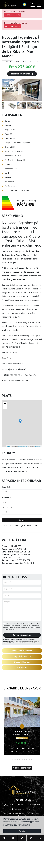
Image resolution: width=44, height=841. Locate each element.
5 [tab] (22, 759)
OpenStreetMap (22, 446)
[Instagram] (26, 800)
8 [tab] (29, 759)
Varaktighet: (7, 507)
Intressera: (6, 497)
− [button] (5, 407)
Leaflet (8, 446)
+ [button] (5, 403)
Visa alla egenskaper (22, 768)
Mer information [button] (23, 825)
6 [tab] (24, 759)
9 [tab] (31, 759)
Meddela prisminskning (22, 73)
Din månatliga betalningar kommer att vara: (20, 525)
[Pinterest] (29, 800)
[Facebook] (14, 800)
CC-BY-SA (38, 446)
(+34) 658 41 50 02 (15, 805)
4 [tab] (19, 759)
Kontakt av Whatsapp (22, 650)
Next (39, 90)
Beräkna (22, 520)
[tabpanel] (22, 726)
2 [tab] (15, 759)
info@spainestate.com (23, 809)
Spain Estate (7, 358)
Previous (5, 90)
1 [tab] (12, 759)
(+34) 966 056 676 (32, 805)
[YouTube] (21, 800)
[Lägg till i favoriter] (22, 726)
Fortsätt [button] (22, 831)
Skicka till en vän (22, 662)
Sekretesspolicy (27, 626)
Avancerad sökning (12, 15)
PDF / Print (22, 667)
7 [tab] (26, 759)
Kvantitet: (6, 487)
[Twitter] (17, 800)
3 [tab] (17, 759)
